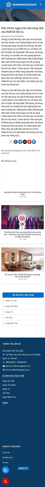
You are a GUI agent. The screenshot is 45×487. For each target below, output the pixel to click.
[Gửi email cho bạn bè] (25, 142)
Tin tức (24, 151)
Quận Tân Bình (12, 306)
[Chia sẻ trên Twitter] (20, 142)
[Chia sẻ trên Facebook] (16, 142)
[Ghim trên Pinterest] (29, 142)
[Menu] (40, 4)
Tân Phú (9, 318)
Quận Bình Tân (12, 323)
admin (21, 36)
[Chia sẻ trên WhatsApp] (11, 142)
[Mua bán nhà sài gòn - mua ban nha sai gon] (20, 4)
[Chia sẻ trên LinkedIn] (34, 142)
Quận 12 (9, 312)
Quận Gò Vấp (11, 301)
